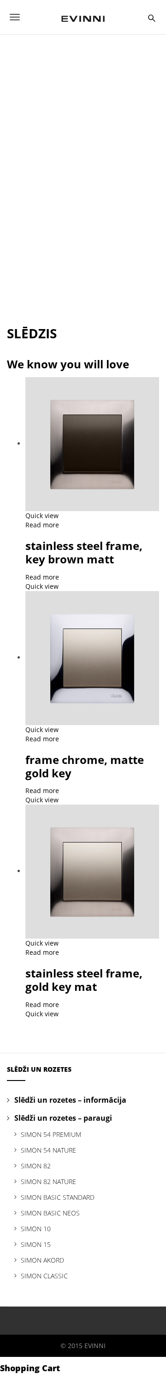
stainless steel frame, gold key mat (83, 979)
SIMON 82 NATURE (48, 1181)
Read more (42, 524)
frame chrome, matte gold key (84, 766)
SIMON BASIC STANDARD (58, 1197)
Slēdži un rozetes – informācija (70, 1100)
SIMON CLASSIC (44, 1275)
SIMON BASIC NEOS (50, 1213)
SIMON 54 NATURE (48, 1150)
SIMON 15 (36, 1244)
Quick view (42, 515)
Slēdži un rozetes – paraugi (63, 1118)
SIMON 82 (36, 1165)
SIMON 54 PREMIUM (51, 1134)
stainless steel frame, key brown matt (83, 552)
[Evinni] (83, 17)
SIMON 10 (36, 1228)
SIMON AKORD (42, 1260)
